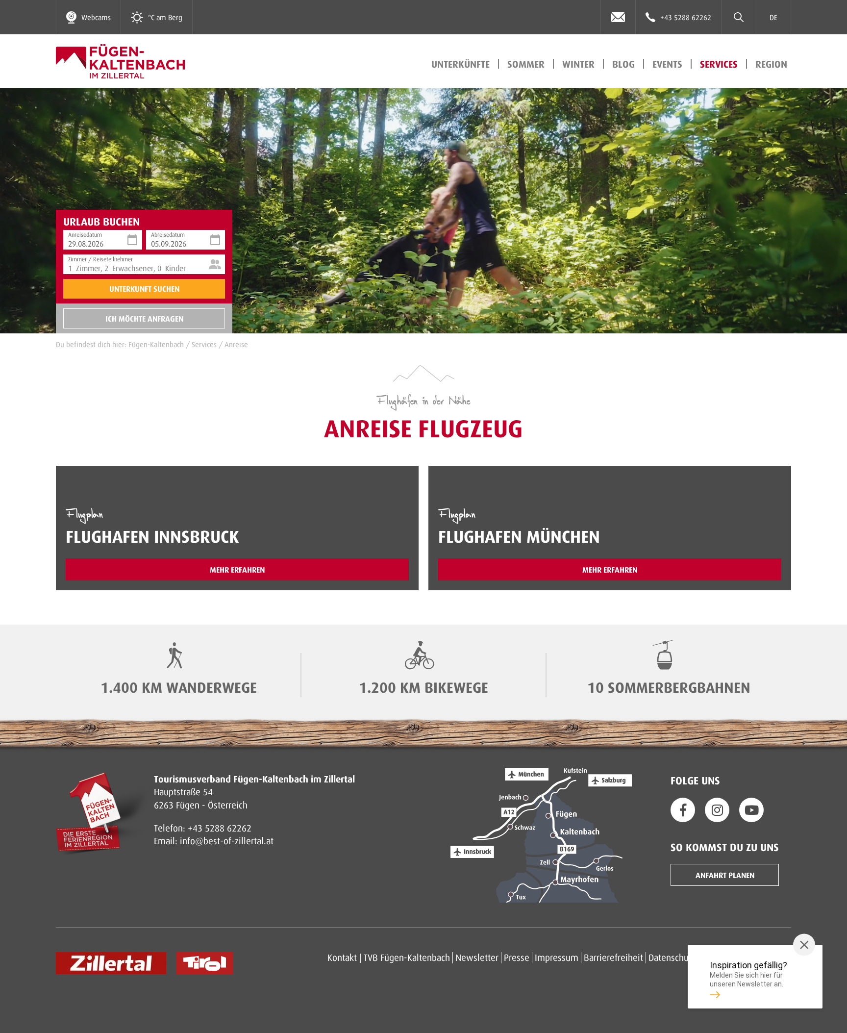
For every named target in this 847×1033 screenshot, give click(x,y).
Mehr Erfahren (237, 569)
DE (773, 17)
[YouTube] (751, 810)
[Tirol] (204, 963)
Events (667, 64)
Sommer (526, 64)
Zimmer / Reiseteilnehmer (100, 257)
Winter (578, 64)
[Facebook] (683, 810)
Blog (623, 64)
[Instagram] (717, 810)
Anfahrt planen (725, 875)
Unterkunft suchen (144, 288)
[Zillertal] (111, 963)
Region (771, 64)
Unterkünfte (460, 64)
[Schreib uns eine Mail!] (618, 17)
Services (719, 64)
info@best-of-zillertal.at (227, 840)
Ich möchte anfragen (144, 318)
